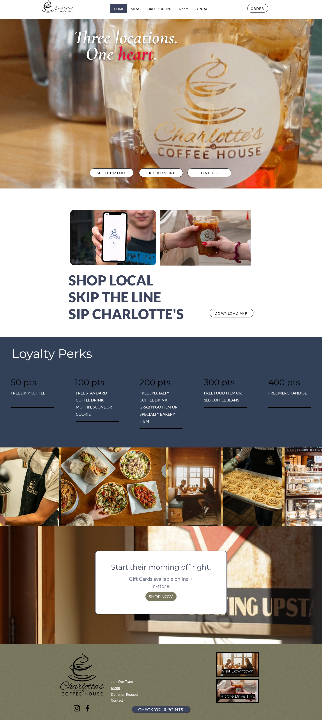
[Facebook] (87, 708)
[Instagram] (77, 708)
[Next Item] (314, 486)
